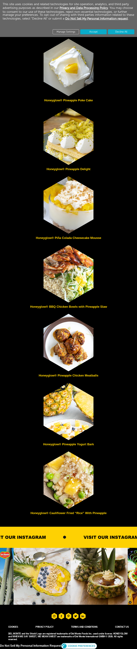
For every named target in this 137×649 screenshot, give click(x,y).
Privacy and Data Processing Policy (84, 8)
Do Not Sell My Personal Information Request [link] (30, 645)
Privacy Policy (44, 627)
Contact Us (122, 627)
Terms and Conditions (84, 627)
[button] (79, 645)
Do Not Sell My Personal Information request (96, 18)
